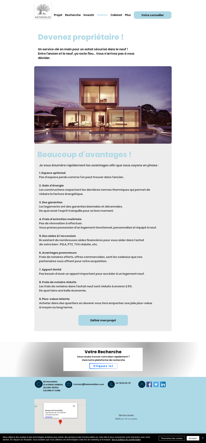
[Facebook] (149, 384)
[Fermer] (202, 438)
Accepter (193, 438)
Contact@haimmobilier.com (88, 384)
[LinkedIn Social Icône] (163, 384)
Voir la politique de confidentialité (126, 439)
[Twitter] (156, 384)
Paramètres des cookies (172, 438)
